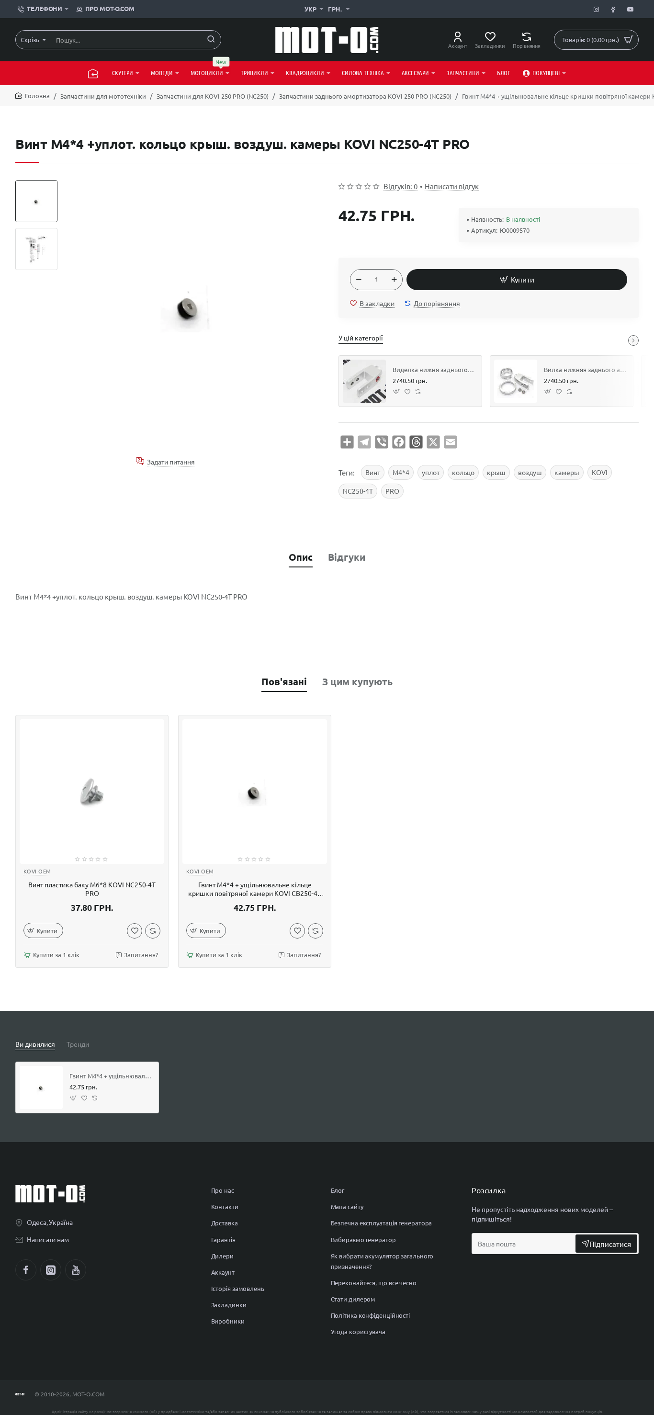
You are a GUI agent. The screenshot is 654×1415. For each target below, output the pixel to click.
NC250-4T (358, 491)
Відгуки (346, 557)
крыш (496, 472)
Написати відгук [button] (452, 186)
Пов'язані (284, 681)
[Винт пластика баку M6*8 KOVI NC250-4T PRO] (92, 791)
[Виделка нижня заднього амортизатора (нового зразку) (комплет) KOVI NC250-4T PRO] (364, 381)
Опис (301, 557)
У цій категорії (360, 337)
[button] (36, 184)
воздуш (530, 472)
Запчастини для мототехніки (103, 96)
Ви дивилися (35, 1044)
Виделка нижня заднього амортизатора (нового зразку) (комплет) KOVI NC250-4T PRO (434, 370)
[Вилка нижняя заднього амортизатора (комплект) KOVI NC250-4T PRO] (515, 381)
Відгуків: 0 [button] (400, 186)
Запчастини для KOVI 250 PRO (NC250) (213, 96)
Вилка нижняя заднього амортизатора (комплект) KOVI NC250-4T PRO (585, 370)
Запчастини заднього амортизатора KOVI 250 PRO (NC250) (365, 96)
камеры (566, 472)
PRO (392, 491)
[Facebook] (25, 1269)
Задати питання (171, 461)
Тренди (78, 1044)
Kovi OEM (37, 871)
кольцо (463, 472)
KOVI (600, 472)
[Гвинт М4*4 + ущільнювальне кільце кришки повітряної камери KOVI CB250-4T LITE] (254, 791)
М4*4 (401, 472)
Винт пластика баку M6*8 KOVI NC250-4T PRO (92, 888)
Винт (372, 472)
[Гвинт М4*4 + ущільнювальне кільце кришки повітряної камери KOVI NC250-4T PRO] (41, 1087)
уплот (431, 472)
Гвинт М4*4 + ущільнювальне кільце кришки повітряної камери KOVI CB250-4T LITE (254, 889)
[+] (394, 280)
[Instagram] (50, 1269)
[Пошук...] (211, 40)
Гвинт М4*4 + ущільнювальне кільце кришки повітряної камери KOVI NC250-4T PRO (110, 1076)
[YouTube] (75, 1269)
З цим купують (357, 681)
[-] (358, 280)
